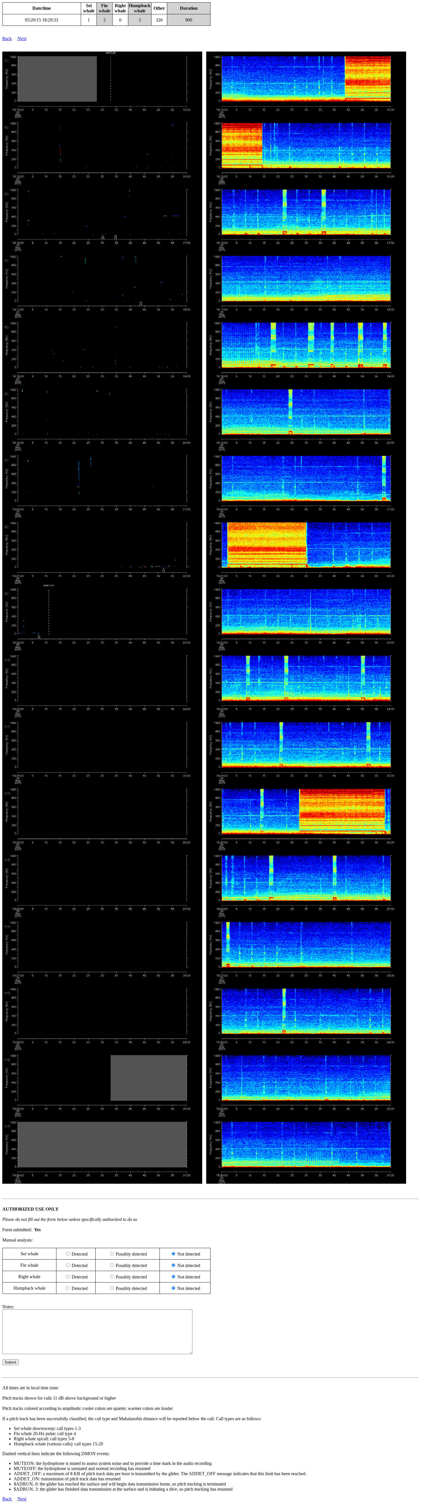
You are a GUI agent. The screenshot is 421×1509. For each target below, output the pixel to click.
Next (21, 38)
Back (7, 38)
